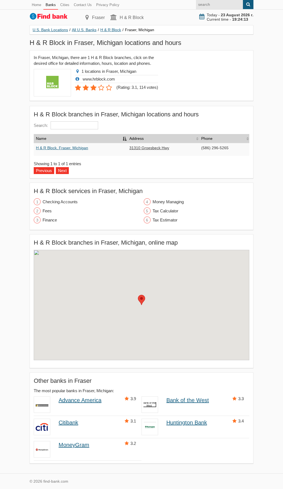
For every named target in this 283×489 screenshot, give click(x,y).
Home (36, 5)
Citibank (68, 422)
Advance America (80, 400)
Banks (51, 5)
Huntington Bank (186, 422)
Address (136, 138)
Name (41, 138)
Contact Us (83, 5)
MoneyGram (74, 445)
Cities (64, 5)
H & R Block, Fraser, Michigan (62, 148)
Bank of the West (187, 400)
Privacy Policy (107, 5)
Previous (44, 170)
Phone (207, 138)
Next (62, 170)
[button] (141, 300)
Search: (41, 125)
